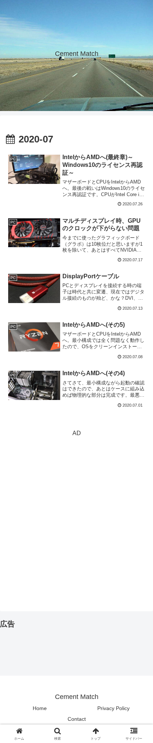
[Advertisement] (76, 515)
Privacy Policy (113, 708)
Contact (77, 719)
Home (40, 708)
